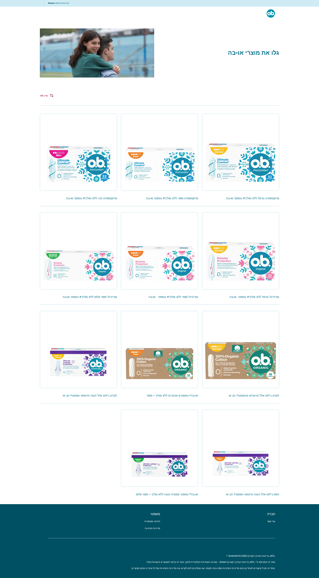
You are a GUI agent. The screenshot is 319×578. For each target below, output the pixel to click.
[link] (58, 3)
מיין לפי (44, 95)
